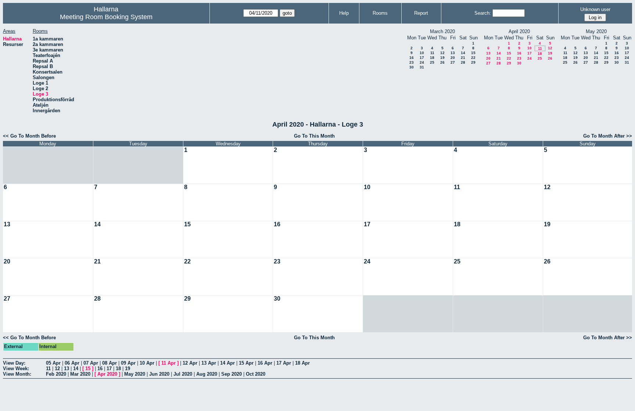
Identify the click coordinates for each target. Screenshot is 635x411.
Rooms (380, 13)
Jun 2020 (159, 374)
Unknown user (595, 9)
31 (422, 67)
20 (453, 58)
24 (422, 62)
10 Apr (147, 363)
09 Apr (128, 363)
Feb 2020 (56, 374)
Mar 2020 (80, 374)
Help (344, 13)
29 (473, 62)
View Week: (16, 368)
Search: (482, 13)
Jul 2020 (182, 374)
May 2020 (134, 374)
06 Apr (72, 363)
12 (442, 53)
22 (473, 58)
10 (422, 53)
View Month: (17, 374)
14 (463, 53)
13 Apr (208, 363)
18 (432, 58)
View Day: (14, 363)
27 (453, 62)
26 (442, 62)
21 (463, 58)
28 (463, 62)
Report (421, 13)
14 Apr (227, 363)
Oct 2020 (255, 374)
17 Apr (283, 363)
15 (473, 53)
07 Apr (90, 363)
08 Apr (109, 363)
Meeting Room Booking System (106, 17)
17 (422, 58)
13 (453, 53)
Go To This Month (314, 136)
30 (411, 67)
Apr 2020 (107, 374)
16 (411, 58)
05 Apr (53, 363)
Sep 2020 (231, 374)
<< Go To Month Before (29, 136)
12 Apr (190, 363)
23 (411, 62)
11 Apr (168, 363)
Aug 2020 (206, 374)
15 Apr (246, 363)
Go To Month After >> (607, 136)
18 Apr (302, 363)
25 (432, 62)
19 (442, 58)
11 (432, 53)
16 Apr (265, 363)
